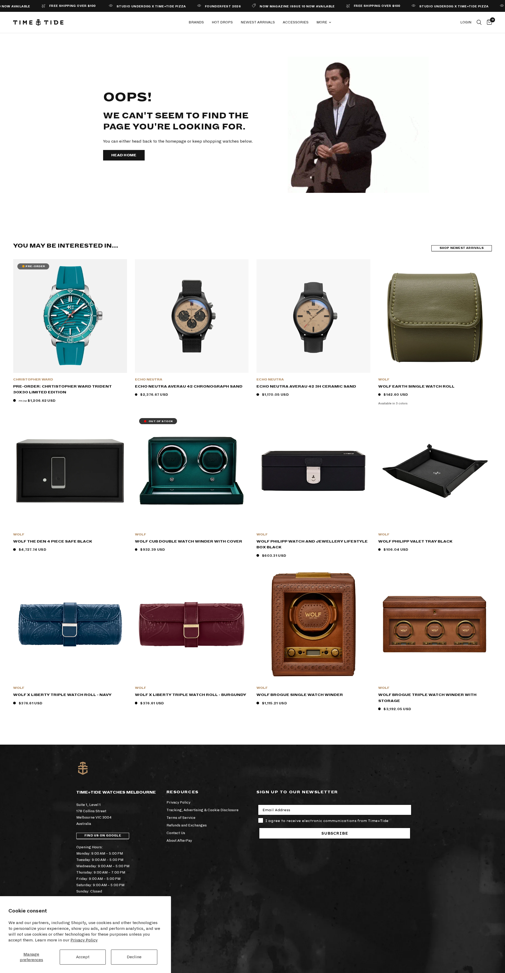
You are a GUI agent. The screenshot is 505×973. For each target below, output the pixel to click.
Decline (134, 957)
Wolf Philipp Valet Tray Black (415, 541)
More (321, 22)
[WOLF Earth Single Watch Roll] (435, 316)
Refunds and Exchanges (186, 825)
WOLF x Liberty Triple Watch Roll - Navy (62, 695)
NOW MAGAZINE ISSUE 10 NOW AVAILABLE (269, 6)
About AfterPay (179, 840)
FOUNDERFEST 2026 (195, 6)
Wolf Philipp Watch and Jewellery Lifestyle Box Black (312, 544)
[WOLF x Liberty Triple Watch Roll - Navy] (70, 624)
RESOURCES (182, 792)
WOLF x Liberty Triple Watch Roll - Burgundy (190, 695)
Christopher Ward (33, 379)
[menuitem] (196, 22)
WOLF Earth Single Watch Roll (416, 386)
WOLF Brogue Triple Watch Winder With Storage (427, 698)
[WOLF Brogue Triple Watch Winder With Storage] (435, 624)
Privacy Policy (84, 940)
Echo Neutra (148, 379)
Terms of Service (180, 818)
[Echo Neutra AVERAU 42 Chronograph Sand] (192, 316)
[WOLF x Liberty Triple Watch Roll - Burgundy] (192, 624)
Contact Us (175, 833)
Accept (82, 957)
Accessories (296, 22)
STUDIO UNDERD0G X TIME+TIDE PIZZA (123, 6)
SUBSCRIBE (334, 833)
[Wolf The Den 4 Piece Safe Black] (70, 471)
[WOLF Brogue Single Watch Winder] (313, 624)
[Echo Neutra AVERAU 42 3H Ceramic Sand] (313, 316)
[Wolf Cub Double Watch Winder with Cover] (192, 471)
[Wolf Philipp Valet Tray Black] (435, 471)
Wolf (384, 379)
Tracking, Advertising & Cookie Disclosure (202, 810)
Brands (196, 22)
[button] (124, 155)
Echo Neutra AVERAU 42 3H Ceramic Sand (306, 386)
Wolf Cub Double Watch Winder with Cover (188, 541)
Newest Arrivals (258, 22)
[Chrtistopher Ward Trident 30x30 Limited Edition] (70, 316)
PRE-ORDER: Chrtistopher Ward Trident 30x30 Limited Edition (62, 389)
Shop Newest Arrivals (462, 248)
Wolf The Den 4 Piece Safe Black (52, 541)
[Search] (479, 22)
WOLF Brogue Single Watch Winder (299, 695)
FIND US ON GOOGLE (102, 835)
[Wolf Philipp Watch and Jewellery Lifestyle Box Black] (313, 471)
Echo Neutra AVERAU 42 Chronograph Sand (189, 386)
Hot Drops (222, 22)
